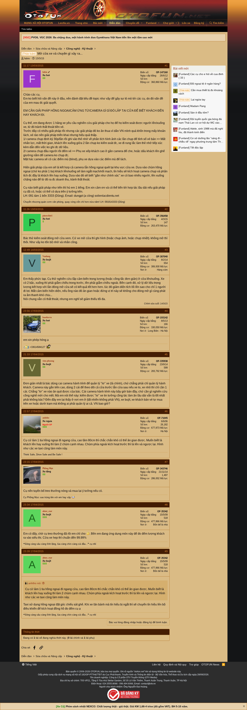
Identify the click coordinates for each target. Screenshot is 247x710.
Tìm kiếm (26, 29)
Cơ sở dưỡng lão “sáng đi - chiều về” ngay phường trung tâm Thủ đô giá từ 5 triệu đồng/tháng (200, 140)
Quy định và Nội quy (174, 664)
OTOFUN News (210, 664)
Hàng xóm (162, 269)
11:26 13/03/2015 (33, 209)
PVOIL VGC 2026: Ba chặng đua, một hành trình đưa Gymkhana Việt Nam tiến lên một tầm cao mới (91, 37)
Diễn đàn (114, 22)
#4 (166, 310)
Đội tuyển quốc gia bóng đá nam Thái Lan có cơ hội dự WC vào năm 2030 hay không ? (200, 121)
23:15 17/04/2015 (33, 461)
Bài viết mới (181, 68)
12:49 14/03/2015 (33, 249)
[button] (105, 23)
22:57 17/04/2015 (33, 411)
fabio (27, 58)
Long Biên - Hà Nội (158, 330)
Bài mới (98, 22)
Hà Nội (164, 431)
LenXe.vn (64, 22)
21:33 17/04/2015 (33, 354)
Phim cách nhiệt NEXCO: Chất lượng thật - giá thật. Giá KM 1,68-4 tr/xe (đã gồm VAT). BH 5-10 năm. (127, 706)
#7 (166, 461)
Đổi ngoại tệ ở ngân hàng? (200, 83)
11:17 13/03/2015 (33, 65)
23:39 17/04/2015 (33, 551)
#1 (166, 65)
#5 (166, 354)
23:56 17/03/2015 (33, 310)
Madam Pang (192, 106)
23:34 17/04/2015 (33, 504)
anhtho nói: (34, 583)
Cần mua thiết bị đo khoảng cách (201, 92)
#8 (166, 504)
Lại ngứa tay (192, 99)
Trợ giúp (194, 664)
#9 (166, 551)
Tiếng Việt (31, 664)
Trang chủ (81, 22)
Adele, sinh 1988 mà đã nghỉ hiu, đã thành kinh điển (201, 130)
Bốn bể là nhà (160, 524)
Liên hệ (156, 664)
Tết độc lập (191, 147)
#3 (166, 249)
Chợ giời (168, 22)
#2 (166, 209)
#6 (166, 411)
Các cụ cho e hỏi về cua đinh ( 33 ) (201, 76)
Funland (151, 22)
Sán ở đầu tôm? (194, 112)
